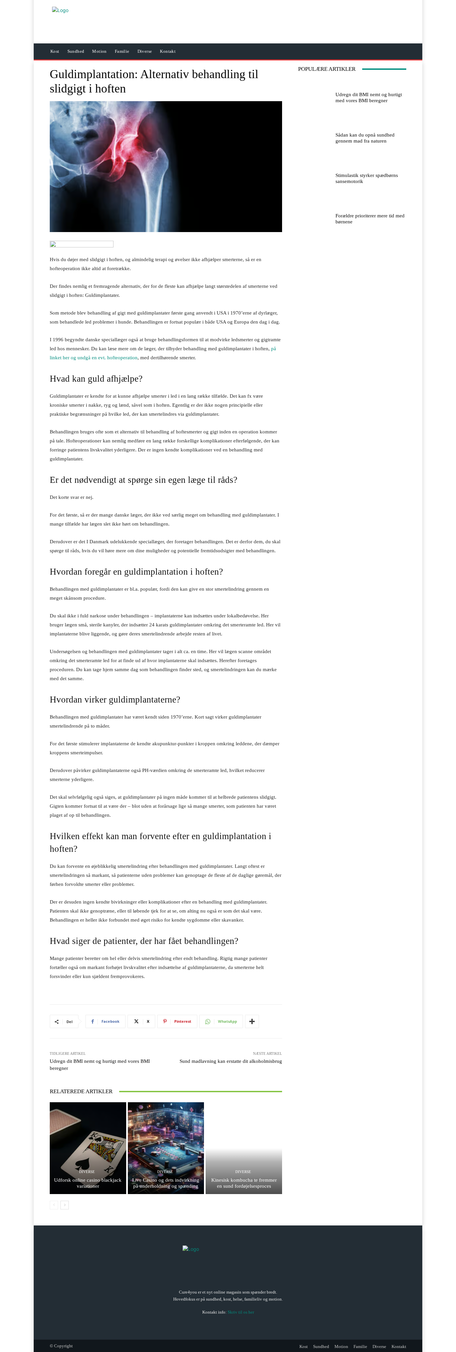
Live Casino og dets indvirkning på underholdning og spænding (165, 1183)
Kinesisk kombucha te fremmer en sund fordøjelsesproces (244, 1183)
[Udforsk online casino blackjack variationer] (88, 1148)
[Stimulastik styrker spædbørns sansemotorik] (314, 177)
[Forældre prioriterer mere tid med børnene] (314, 217)
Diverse (87, 1172)
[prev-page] (54, 1205)
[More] (252, 1021)
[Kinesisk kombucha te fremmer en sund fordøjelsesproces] (244, 1148)
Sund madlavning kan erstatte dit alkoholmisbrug (231, 1061)
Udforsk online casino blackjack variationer (88, 1183)
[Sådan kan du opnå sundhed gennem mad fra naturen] (314, 136)
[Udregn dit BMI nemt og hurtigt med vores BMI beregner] (314, 96)
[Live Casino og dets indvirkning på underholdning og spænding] (166, 1148)
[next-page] (64, 1205)
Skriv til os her (241, 1311)
